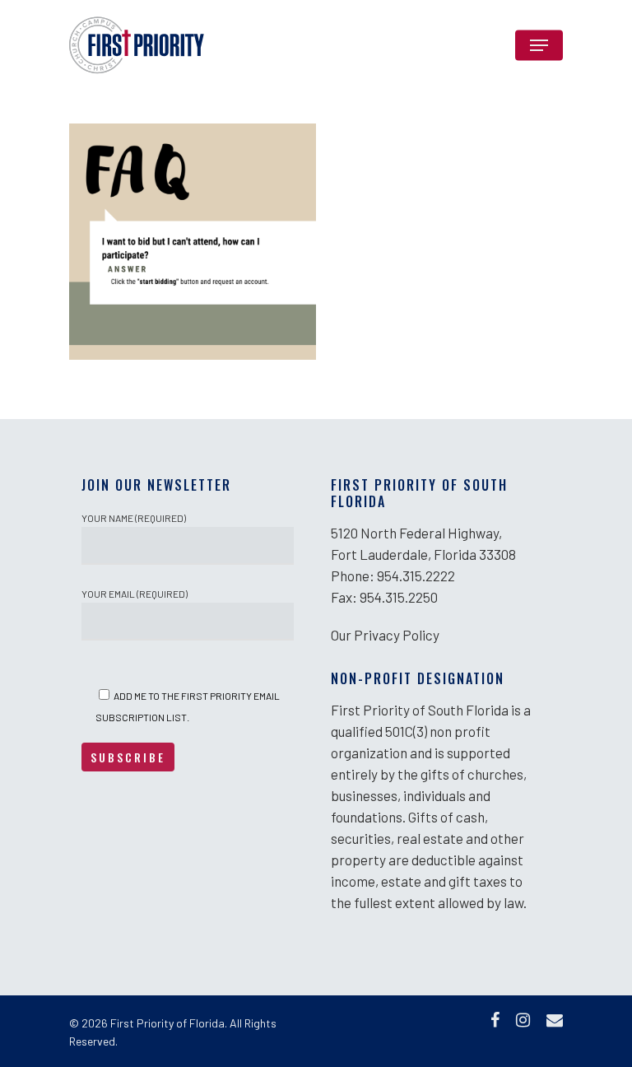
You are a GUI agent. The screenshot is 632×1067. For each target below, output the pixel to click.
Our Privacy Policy (385, 635)
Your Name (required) (133, 518)
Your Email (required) (134, 593)
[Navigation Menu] (539, 45)
